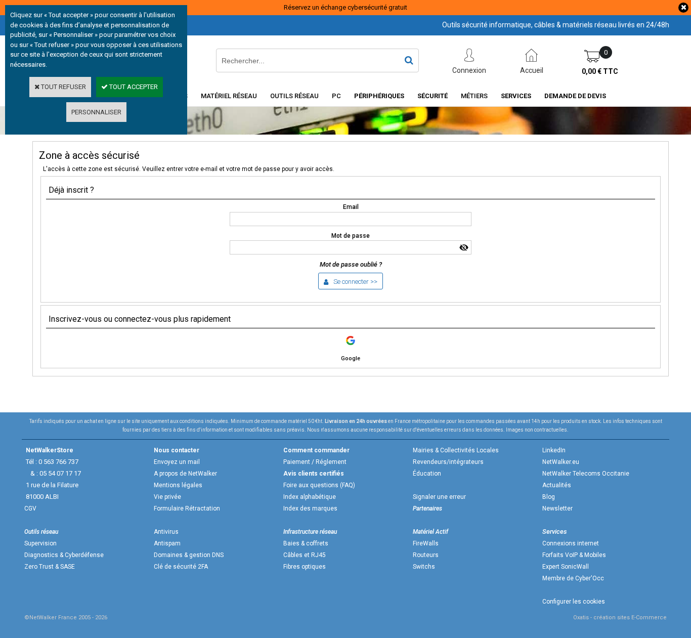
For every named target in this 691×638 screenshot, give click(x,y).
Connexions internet (570, 543)
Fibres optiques (304, 566)
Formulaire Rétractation (187, 508)
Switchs (424, 566)
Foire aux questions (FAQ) (319, 485)
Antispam (167, 543)
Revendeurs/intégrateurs (448, 461)
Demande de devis (575, 96)
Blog (548, 496)
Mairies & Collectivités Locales (456, 450)
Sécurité (432, 96)
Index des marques (310, 508)
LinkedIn (554, 450)
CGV (30, 508)
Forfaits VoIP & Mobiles (574, 555)
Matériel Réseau (229, 96)
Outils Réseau (294, 96)
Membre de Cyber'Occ (573, 578)
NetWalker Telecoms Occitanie (585, 473)
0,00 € (600, 71)
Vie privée (167, 496)
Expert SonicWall (565, 566)
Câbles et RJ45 (304, 555)
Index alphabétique (309, 496)
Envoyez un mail (177, 461)
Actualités (556, 485)
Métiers (474, 96)
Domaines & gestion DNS (189, 555)
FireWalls (426, 543)
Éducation (427, 473)
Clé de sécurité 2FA (181, 566)
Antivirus (166, 531)
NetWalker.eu (560, 461)
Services (516, 96)
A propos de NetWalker (185, 473)
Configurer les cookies (573, 601)
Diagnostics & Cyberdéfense (64, 555)
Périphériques (379, 96)
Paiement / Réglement (315, 461)
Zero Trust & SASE (49, 566)
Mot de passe (350, 235)
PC (336, 96)
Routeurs (426, 555)
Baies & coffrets (305, 543)
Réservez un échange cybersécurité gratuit (345, 7)
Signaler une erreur (439, 496)
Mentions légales (178, 485)
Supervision (40, 543)
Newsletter (557, 508)
